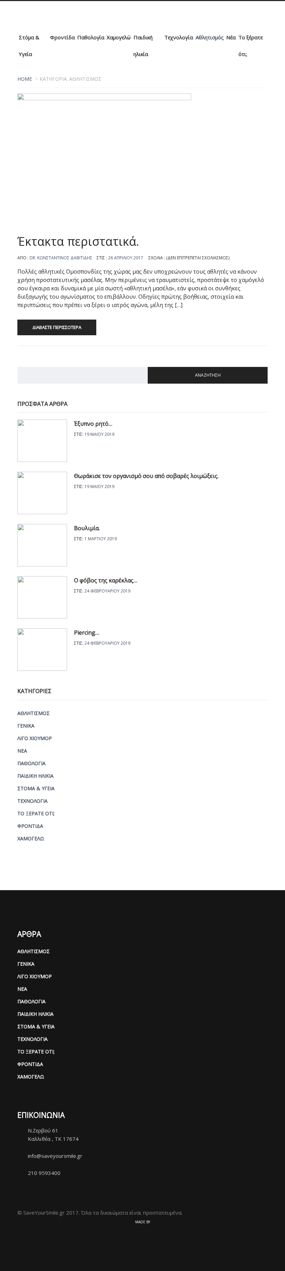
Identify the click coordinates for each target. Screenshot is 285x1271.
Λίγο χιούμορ (34, 738)
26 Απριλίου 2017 (125, 258)
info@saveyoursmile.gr (55, 1155)
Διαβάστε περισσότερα (56, 327)
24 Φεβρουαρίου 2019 (107, 591)
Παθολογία (90, 37)
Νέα (231, 37)
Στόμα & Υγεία (29, 45)
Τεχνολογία (178, 37)
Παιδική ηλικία (143, 45)
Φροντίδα (62, 37)
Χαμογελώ (119, 37)
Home (24, 79)
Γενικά (25, 725)
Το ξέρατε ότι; (250, 45)
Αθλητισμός (210, 37)
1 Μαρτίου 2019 (100, 539)
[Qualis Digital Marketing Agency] (142, 1233)
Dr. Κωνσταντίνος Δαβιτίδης (61, 258)
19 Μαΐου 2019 (99, 434)
